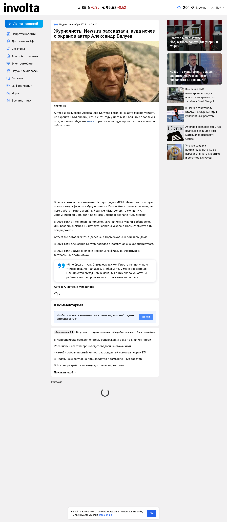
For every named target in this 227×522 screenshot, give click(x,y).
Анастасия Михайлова (79, 286)
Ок (151, 513)
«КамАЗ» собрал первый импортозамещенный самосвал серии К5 (100, 352)
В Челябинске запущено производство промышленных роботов (98, 358)
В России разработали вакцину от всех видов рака (89, 365)
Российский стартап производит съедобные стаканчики (92, 346)
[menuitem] (24, 33)
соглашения (105, 515)
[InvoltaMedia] (21, 7)
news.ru (92, 121)
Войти (146, 316)
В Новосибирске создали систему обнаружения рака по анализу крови (102, 339)
